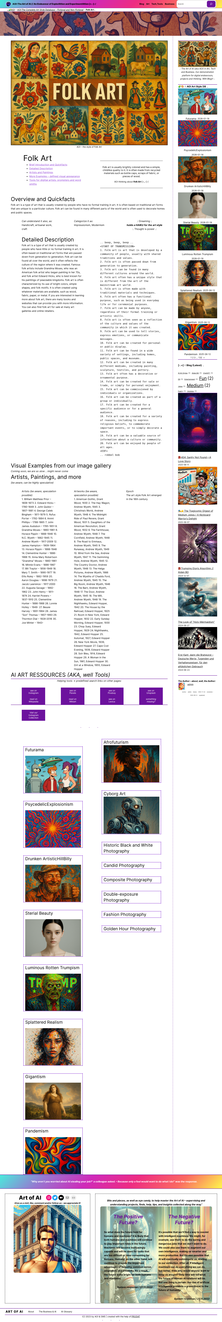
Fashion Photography (125, 914)
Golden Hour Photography (130, 928)
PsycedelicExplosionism (49, 804)
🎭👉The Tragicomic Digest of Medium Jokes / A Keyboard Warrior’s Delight (195, 514)
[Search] (211, 4)
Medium (198, 385)
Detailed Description (41, 168)
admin (190, 684)
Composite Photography (128, 879)
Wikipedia (33, 700)
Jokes (181, 386)
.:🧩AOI (11, 9)
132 (200, 357)
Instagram (34, 691)
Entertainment (191, 379)
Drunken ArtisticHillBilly (48, 858)
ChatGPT (208, 373)
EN (180, 379)
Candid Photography (124, 865)
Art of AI (30, 1197)
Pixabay (112, 691)
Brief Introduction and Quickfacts (48, 164)
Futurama (34, 749)
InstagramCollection (34, 715)
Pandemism (36, 1131)
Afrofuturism (116, 742)
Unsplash (151, 691)
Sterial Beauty (39, 913)
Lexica (112, 700)
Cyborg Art (114, 793)
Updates (192, 391)
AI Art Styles (184, 373)
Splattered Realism (44, 1022)
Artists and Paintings (41, 172)
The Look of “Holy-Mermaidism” (196, 621)
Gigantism (35, 1076)
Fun (206, 378)
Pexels (72, 691)
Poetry (182, 391)
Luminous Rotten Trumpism (52, 967)
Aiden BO (197, 373)
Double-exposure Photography (121, 897)
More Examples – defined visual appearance (54, 176)
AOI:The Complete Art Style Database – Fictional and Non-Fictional (50, 9)
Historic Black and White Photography (128, 848)
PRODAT (136, 1316)
